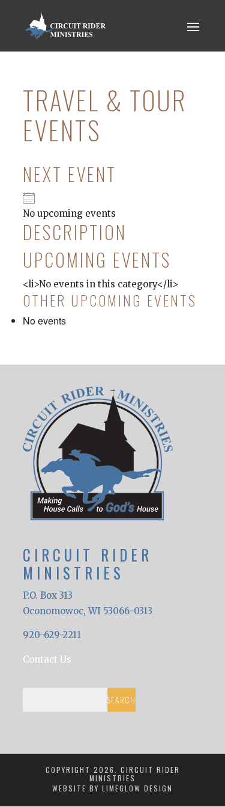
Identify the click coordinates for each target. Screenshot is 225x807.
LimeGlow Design (137, 788)
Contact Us (47, 659)
